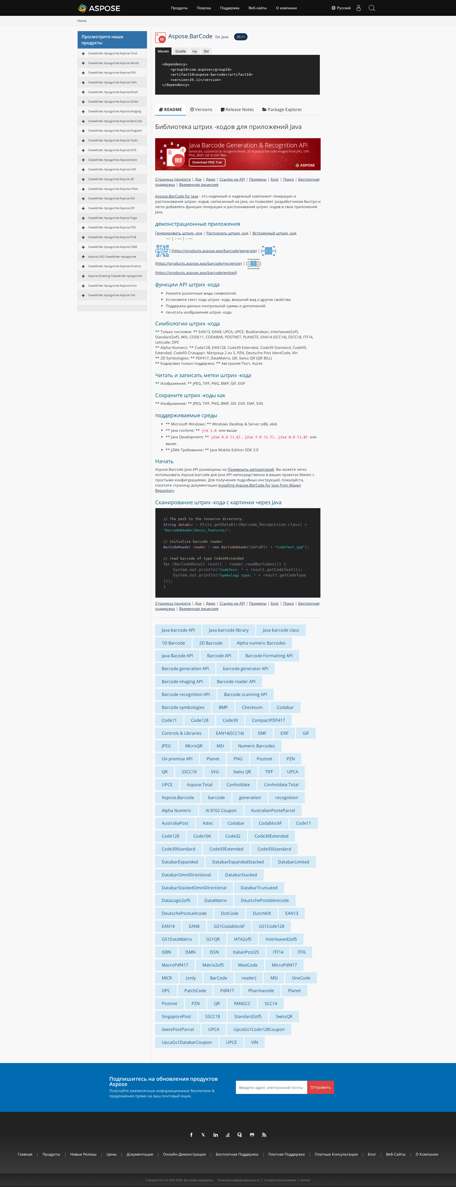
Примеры (258, 179)
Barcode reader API (236, 681)
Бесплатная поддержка (237, 1154)
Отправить (321, 1087)
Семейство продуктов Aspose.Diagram (115, 130)
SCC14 (271, 1003)
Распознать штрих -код (227, 233)
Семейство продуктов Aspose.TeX (111, 295)
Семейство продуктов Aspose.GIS (111, 198)
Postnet (264, 759)
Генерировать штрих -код (178, 233)
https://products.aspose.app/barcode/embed (196, 272)
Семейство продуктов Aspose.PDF (112, 72)
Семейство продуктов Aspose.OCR (112, 150)
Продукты (179, 8)
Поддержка (229, 8)
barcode (216, 797)
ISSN (214, 952)
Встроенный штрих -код (274, 233)
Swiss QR (242, 772)
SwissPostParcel (178, 1029)
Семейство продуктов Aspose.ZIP (111, 208)
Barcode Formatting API (269, 656)
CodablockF (270, 823)
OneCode (301, 978)
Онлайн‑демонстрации (184, 1154)
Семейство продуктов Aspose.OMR (112, 247)
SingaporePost (176, 1016)
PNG (238, 759)
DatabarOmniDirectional (186, 875)
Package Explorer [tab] (284, 109)
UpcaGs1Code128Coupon (259, 1029)
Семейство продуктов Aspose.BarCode (115, 121)
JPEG (166, 746)
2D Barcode (210, 643)
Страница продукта (173, 179)
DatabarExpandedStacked (238, 862)
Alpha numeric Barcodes (261, 643)
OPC (166, 990)
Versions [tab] (203, 109)
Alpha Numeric (176, 810)
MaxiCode (248, 965)
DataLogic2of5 (176, 900)
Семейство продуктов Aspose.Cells (112, 82)
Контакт (305, 1180)
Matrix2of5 (213, 965)
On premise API (177, 759)
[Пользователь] (358, 8)
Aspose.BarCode (198, 36)
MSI (220, 746)
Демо (210, 179)
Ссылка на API (232, 179)
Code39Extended (271, 836)
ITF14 (278, 952)
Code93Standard (274, 849)
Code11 (169, 720)
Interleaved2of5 (281, 939)
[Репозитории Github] (252, 1135)
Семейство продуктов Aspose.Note (112, 160)
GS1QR (213, 939)
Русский (343, 8)
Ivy (194, 51)
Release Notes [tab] (239, 109)
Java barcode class (281, 630)
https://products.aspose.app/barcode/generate (214, 250)
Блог (275, 179)
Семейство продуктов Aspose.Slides (113, 101)
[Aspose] (99, 8)
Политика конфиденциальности (238, 1180)
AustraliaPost (175, 823)
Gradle (180, 51)
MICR (167, 978)
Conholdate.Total (281, 784)
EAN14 (168, 926)
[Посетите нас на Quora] (240, 1135)
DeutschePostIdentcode (265, 900)
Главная (25, 1154)
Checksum (252, 707)
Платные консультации (336, 1154)
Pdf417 (227, 990)
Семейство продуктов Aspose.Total (112, 53)
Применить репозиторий (251, 469)
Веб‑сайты (258, 8)
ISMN (190, 952)
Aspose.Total (199, 784)
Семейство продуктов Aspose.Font (112, 285)
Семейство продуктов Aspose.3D (111, 179)
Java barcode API (178, 630)
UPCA (292, 772)
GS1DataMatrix (177, 939)
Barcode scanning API (245, 694)
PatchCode (195, 990)
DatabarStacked (241, 875)
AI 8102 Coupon (221, 810)
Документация (140, 1154)
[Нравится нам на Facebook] (191, 1135)
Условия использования (280, 1180)
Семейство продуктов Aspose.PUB (112, 237)
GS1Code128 (271, 926)
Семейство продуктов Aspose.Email (113, 92)
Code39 (230, 720)
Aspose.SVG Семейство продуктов (112, 256)
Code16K (202, 836)
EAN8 (194, 926)
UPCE (167, 784)
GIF (306, 733)
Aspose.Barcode (178, 797)
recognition (286, 797)
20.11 (241, 37)
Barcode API (219, 656)
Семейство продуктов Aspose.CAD (112, 169)
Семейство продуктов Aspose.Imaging (114, 111)
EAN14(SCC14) (230, 733)
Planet (213, 759)
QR (165, 772)
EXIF (284, 733)
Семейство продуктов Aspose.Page (112, 218)
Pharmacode (261, 990)
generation (250, 797)
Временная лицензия (198, 184)
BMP (223, 707)
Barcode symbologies (183, 707)
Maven (163, 51)
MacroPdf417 (175, 965)
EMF (262, 733)
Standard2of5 (248, 1016)
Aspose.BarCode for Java (176, 196)
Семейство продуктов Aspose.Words (113, 63)
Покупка (204, 8)
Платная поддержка (286, 1154)
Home (82, 20)
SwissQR (284, 1016)
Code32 (232, 836)
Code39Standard (178, 849)
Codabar (285, 707)
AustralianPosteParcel (273, 810)
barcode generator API (245, 668)
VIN (254, 1042)
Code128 (199, 720)
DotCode (230, 913)
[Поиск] (371, 8)
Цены (112, 1154)
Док (198, 179)
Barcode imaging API (182, 681)
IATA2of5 (242, 939)
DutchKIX (262, 913)
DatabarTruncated (259, 888)
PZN (291, 759)
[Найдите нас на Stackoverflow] (228, 1135)
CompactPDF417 (268, 720)
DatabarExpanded (180, 862)
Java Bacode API (177, 656)
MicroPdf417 (284, 965)
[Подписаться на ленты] (264, 1135)
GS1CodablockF (229, 926)
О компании (286, 8)
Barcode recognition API (186, 694)
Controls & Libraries (182, 733)
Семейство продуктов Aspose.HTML (113, 189)
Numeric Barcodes (256, 746)
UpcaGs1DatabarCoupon (187, 1042)
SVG (215, 772)
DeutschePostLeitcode (184, 913)
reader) (248, 978)
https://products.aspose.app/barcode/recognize (198, 263)
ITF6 (302, 952)
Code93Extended (226, 849)
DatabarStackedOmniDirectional (194, 888)
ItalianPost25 (246, 952)
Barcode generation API (185, 668)
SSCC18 (189, 772)
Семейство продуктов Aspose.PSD (112, 227)
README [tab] (172, 109)
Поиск (288, 179)
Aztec (208, 823)
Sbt (206, 51)
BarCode (218, 978)
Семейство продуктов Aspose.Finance (114, 266)
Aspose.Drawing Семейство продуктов (115, 276)
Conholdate (238, 784)
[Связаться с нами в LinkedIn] (215, 1135)
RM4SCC (242, 1003)
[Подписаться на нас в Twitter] (203, 1135)
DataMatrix (216, 900)
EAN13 (291, 913)
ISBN (166, 952)
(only (191, 978)
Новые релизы (83, 1154)
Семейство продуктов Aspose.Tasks (113, 140)
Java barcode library (229, 630)
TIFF (269, 772)
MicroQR (193, 746)
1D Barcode (173, 643)
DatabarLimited (293, 862)
